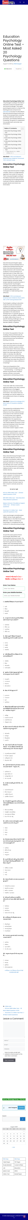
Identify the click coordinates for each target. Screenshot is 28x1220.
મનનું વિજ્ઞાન (7, 931)
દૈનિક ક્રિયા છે (8, 792)
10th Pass (5, 1159)
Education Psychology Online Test (13, 131)
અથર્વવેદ (7, 649)
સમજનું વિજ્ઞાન (8, 926)
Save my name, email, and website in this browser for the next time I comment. (13, 1054)
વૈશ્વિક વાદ (7, 627)
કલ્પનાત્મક (7, 681)
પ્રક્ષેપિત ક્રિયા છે (9, 794)
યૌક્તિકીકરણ (8, 850)
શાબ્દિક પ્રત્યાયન (9, 890)
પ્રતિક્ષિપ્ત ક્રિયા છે (9, 796)
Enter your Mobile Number (12, 592)
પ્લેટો (6, 834)
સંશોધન (6, 944)
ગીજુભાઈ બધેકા (8, 722)
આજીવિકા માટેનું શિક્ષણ (10, 812)
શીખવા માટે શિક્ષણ (9, 810)
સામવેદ (6, 647)
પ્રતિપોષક (7, 702)
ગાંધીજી (6, 715)
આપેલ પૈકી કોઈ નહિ (9, 913)
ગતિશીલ (7, 661)
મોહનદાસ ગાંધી (8, 760)
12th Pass (17, 1159)
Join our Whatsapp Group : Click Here (14, 1099)
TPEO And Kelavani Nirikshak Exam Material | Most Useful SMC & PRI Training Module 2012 (14, 297)
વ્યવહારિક (7, 679)
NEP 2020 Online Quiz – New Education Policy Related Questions (14, 498)
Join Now (21, 1107)
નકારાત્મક (7, 697)
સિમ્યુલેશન (7, 738)
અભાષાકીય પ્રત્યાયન (10, 886)
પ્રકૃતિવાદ (7, 629)
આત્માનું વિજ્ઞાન (8, 928)
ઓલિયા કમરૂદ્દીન (9, 868)
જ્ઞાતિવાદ (7, 965)
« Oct (13, 1147)
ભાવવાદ (6, 962)
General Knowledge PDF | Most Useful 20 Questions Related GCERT (14, 403)
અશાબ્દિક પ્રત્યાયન (9, 893)
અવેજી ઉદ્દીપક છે (9, 776)
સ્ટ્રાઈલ (7, 740)
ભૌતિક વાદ (7, 631)
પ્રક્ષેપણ (6, 848)
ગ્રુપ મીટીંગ (7, 946)
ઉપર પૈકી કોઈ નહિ (9, 816)
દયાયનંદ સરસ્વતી (9, 717)
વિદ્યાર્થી (7, 611)
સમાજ (6, 613)
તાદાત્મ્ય (6, 852)
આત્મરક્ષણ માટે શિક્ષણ (10, 814)
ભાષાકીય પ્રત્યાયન (9, 888)
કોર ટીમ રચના (8, 949)
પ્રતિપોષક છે (8, 771)
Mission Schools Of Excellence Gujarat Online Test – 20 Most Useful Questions (14, 504)
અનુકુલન (7, 854)
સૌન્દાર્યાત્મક (8, 686)
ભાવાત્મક (7, 683)
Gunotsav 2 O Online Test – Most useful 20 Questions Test (12, 511)
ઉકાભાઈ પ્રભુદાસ (9, 756)
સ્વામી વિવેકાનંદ (8, 720)
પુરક (6, 700)
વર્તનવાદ (7, 960)
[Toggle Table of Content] (21, 128)
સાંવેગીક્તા (7, 910)
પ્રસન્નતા (7, 908)
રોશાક (6, 832)
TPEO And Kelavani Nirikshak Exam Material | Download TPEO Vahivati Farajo (13, 158)
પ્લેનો (6, 830)
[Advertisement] (14, 19)
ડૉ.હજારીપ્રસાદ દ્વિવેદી (10, 753)
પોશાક (6, 828)
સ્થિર (6, 663)
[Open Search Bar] (20, 2)
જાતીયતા (7, 906)
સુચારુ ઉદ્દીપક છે (8, 774)
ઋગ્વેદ (6, 643)
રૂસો (6, 872)
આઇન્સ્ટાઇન (7, 870)
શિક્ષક (6, 609)
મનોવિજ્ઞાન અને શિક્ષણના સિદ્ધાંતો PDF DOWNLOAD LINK (14, 971)
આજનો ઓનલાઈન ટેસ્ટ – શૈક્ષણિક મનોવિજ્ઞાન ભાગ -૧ (13, 152)
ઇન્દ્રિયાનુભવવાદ (9, 967)
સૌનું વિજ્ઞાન (7, 924)
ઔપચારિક (7, 665)
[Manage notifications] (24, 1216)
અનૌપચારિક (7, 668)
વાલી (6, 606)
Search (4, 1116)
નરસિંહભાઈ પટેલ (8, 758)
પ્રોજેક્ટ (7, 942)
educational (6, 111)
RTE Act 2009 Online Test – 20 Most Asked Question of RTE (13, 493)
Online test (8, 1006)
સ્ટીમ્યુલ (7, 736)
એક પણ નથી (8, 778)
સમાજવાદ (7, 625)
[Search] (22, 1119)
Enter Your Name (9, 585)
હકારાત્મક (7, 695)
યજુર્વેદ (6, 645)
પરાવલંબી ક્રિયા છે (9, 790)
